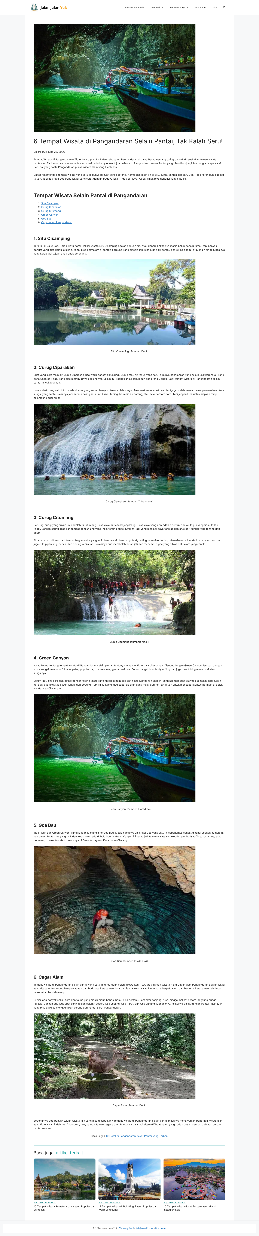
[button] (224, 7)
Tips (215, 7)
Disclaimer (161, 1228)
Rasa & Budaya (177, 7)
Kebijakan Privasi (144, 1228)
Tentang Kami (126, 1228)
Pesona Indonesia (134, 7)
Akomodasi (201, 7)
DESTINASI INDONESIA (45, 1203)
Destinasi (155, 7)
